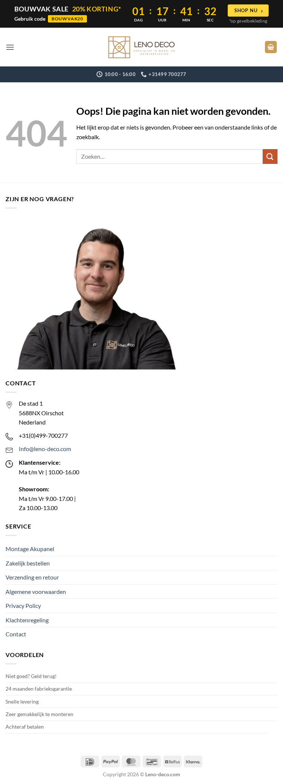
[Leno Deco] (141, 47)
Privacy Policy (23, 605)
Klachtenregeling (27, 619)
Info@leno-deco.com (45, 448)
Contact (16, 633)
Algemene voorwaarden (36, 591)
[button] (10, 47)
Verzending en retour (32, 577)
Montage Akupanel (30, 548)
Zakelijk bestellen (28, 563)
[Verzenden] (270, 156)
